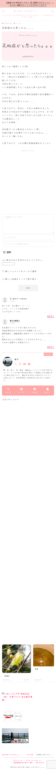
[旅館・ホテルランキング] (28, 735)
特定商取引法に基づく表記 (23, 763)
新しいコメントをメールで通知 (21, 271)
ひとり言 (18, 23)
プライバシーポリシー (34, 760)
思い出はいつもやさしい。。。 (28, 11)
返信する (50, 316)
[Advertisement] (28, 182)
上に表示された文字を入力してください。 (23, 260)
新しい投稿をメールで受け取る (21, 278)
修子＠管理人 (15, 320)
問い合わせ (40, 763)
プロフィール (17, 760)
